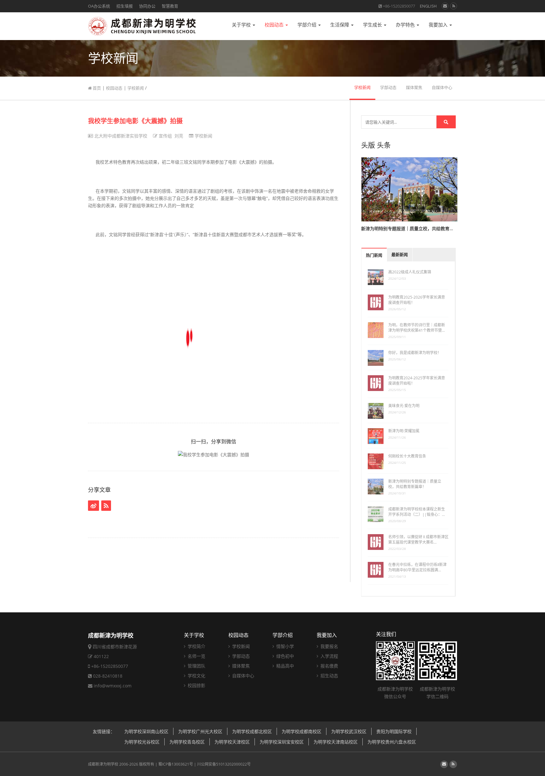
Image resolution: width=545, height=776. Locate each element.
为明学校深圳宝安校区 (282, 742)
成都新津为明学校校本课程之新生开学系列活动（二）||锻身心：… (416, 511)
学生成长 (373, 24)
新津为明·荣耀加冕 (403, 431)
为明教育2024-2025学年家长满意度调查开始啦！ (416, 380)
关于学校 (242, 24)
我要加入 (439, 24)
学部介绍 (307, 24)
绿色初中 (284, 656)
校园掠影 (195, 685)
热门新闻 (374, 255)
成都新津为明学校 (103, 764)
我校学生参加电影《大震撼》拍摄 (135, 121)
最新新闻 (399, 254)
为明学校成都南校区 (301, 731)
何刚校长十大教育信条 (407, 456)
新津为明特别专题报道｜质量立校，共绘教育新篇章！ (414, 484)
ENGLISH (428, 6)
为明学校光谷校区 (142, 742)
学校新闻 (135, 88)
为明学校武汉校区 (348, 731)
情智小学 (284, 646)
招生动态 (328, 676)
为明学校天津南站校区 (336, 742)
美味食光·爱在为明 (403, 405)
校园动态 (275, 24)
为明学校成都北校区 (252, 731)
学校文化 (195, 676)
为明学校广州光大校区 (200, 731)
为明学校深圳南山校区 (146, 731)
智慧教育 (170, 6)
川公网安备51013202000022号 (224, 764)
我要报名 (328, 646)
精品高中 (284, 666)
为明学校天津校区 (232, 742)
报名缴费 (328, 666)
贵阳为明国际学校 (394, 731)
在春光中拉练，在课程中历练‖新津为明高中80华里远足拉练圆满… (417, 567)
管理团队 (195, 666)
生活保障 (340, 24)
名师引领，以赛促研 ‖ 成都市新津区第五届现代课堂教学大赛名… (418, 539)
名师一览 (195, 656)
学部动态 (388, 87)
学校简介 (195, 646)
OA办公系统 (99, 6)
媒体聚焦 (414, 87)
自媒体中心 (442, 87)
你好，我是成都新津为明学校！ (414, 352)
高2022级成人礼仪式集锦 (409, 272)
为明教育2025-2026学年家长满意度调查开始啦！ (416, 300)
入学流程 (328, 656)
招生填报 (124, 6)
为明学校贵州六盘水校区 (391, 742)
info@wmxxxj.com (113, 686)
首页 (96, 88)
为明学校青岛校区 (187, 742)
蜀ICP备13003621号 (175, 764)
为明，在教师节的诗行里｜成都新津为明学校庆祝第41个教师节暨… (416, 327)
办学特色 (406, 24)
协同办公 (147, 6)
